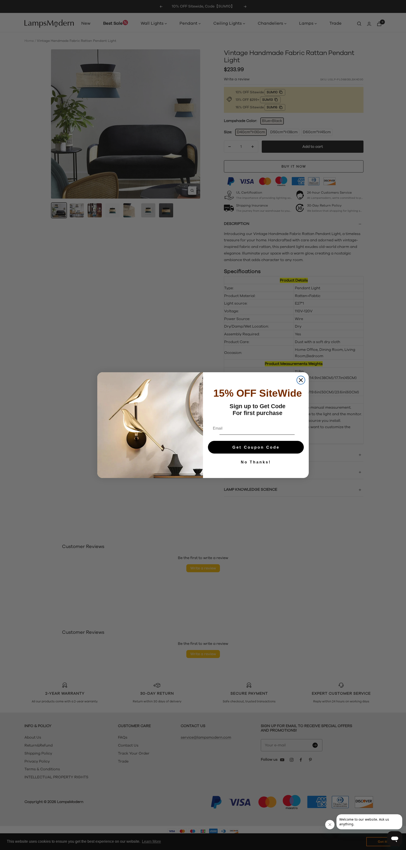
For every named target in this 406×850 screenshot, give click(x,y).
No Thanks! (256, 462)
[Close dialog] (301, 380)
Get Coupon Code (256, 447)
